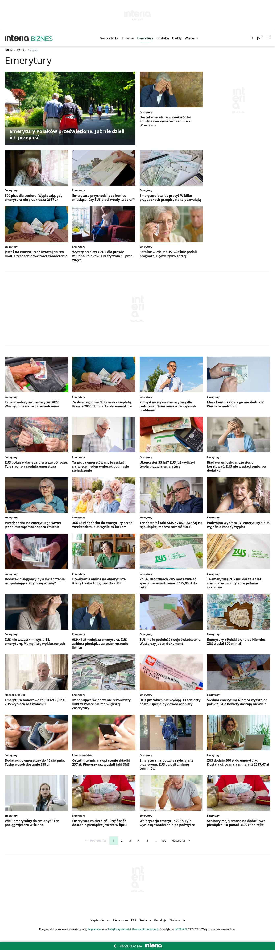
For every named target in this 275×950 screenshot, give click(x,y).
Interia (9, 50)
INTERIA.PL (181, 929)
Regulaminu (95, 929)
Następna (178, 840)
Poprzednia (98, 840)
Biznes (20, 50)
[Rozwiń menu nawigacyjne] (268, 38)
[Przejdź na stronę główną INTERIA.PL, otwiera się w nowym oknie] (17, 38)
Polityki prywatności (119, 929)
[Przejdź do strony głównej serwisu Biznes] (42, 38)
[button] (176, 38)
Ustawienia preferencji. (145, 929)
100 (163, 840)
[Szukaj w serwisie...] (252, 38)
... (155, 840)
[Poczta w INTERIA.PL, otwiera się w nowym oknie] (260, 38)
